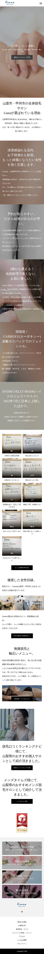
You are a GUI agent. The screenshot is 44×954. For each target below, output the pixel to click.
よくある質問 (22, 940)
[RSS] (22, 911)
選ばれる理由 (22, 922)
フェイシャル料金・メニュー (22, 933)
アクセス (22, 936)
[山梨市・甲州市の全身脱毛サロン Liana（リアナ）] (20, 3)
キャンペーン (22, 943)
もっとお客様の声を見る (22, 567)
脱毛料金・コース (22, 929)
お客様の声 (22, 925)
